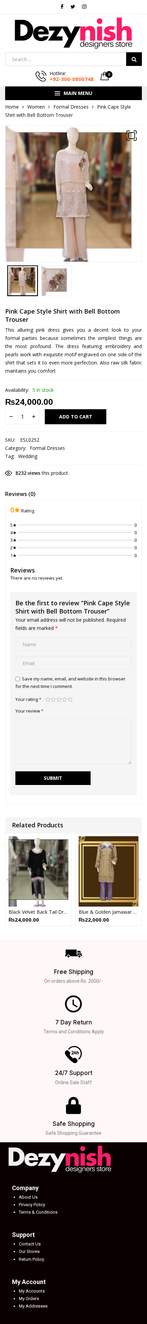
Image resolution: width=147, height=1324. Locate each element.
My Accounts (32, 1291)
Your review (29, 711)
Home (12, 107)
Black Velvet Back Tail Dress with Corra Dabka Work (38, 912)
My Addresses (33, 1306)
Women (36, 107)
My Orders (29, 1298)
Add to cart (75, 416)
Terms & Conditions (38, 1212)
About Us (28, 1197)
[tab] (20, 495)
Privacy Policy (32, 1204)
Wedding (27, 456)
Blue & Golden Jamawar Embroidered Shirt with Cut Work (108, 912)
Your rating (28, 699)
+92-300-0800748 (72, 78)
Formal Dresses (71, 107)
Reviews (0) (20, 494)
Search (134, 59)
